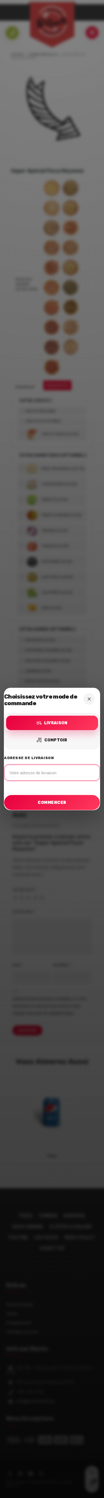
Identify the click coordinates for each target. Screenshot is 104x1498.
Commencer (52, 802)
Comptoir (55, 740)
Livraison (56, 723)
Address (52, 770)
